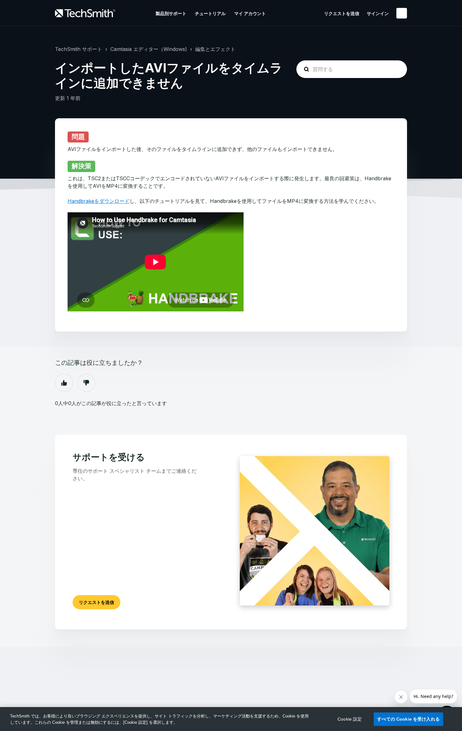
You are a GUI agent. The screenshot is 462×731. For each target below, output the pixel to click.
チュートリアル (210, 13)
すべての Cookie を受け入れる (408, 719)
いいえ (86, 383)
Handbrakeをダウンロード (98, 201)
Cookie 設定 (350, 719)
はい (64, 383)
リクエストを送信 (341, 13)
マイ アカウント (250, 13)
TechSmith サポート (78, 49)
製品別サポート (171, 13)
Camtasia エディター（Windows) (148, 49)
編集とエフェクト (215, 49)
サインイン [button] (378, 13)
